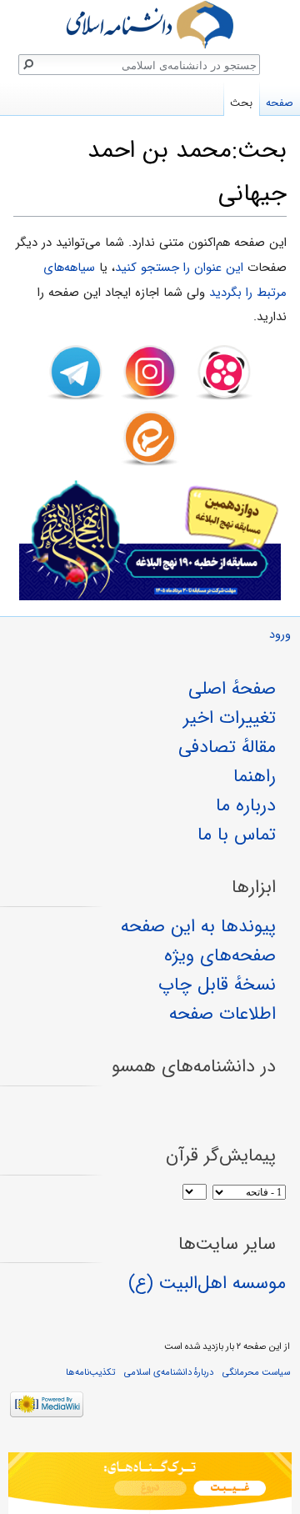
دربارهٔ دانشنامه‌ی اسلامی (168, 1372)
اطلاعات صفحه (222, 1014)
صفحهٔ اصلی (232, 688)
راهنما (254, 776)
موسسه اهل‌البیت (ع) (207, 1283)
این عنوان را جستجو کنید (179, 268)
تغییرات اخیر (229, 718)
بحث (241, 103)
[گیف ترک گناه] (150, 1483)
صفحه (279, 103)
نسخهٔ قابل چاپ (217, 984)
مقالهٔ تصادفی (227, 747)
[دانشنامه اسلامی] (150, 24)
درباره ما (246, 805)
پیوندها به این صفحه (198, 926)
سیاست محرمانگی (256, 1372)
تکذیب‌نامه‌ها (90, 1372)
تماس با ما (237, 834)
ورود (280, 634)
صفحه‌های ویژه (220, 955)
